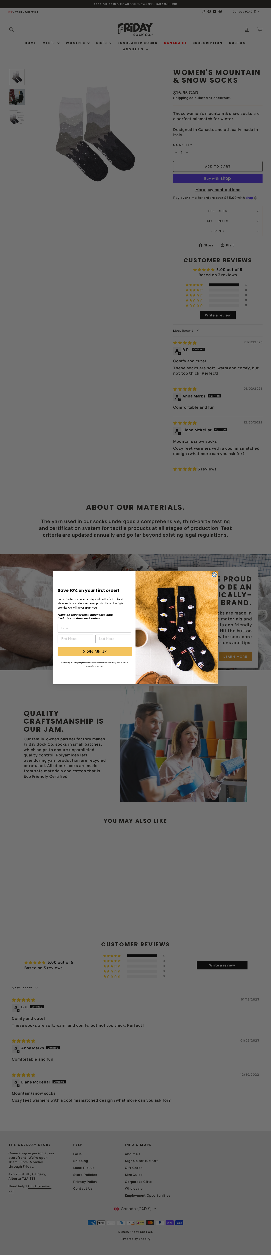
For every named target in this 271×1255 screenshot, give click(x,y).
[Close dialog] (214, 575)
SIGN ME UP (94, 652)
